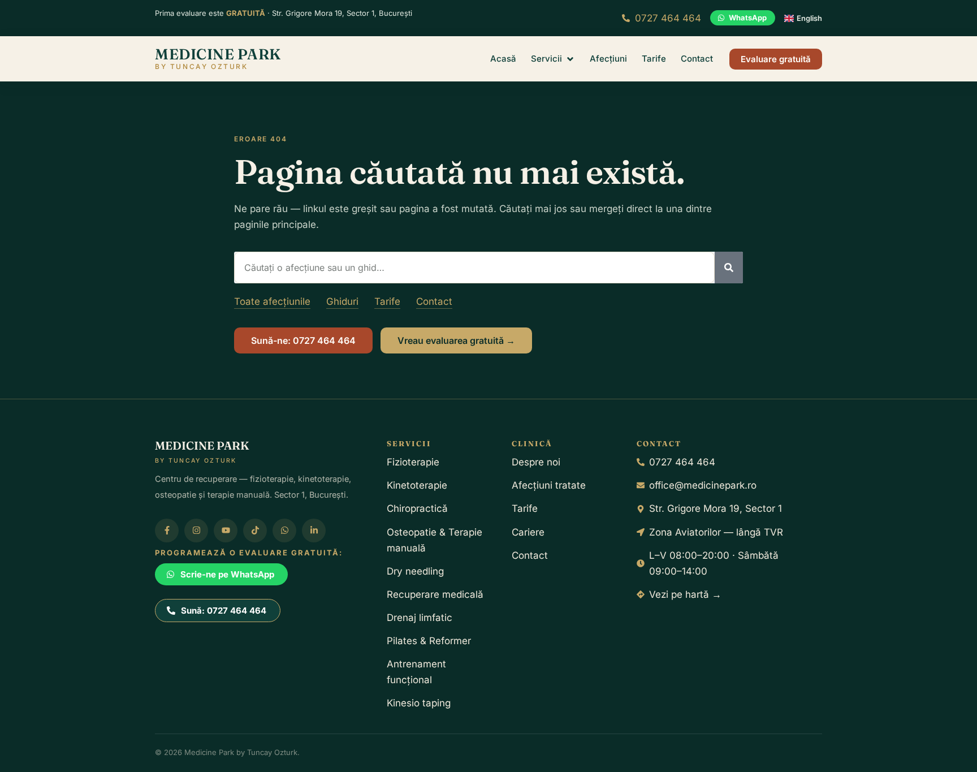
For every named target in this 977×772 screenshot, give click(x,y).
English (809, 18)
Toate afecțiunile (272, 301)
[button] (553, 58)
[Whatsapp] (284, 530)
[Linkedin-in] (314, 530)
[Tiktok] (255, 530)
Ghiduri (342, 301)
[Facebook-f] (167, 530)
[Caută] (729, 267)
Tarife (387, 301)
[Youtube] (225, 530)
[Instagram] (196, 530)
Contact (434, 301)
